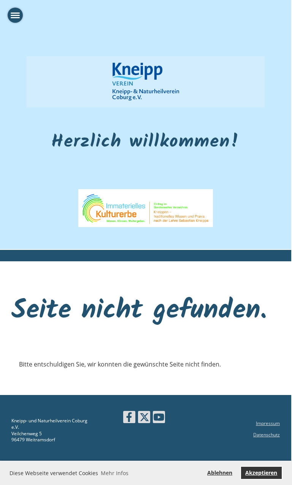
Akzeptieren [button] (261, 472)
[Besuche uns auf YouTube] (159, 418)
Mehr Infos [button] (115, 473)
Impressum (268, 423)
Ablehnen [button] (219, 472)
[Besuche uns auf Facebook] (129, 418)
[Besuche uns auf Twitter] (144, 418)
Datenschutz (266, 434)
